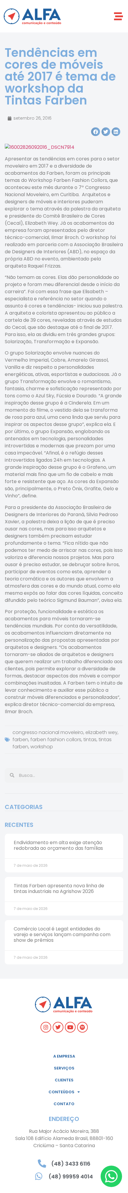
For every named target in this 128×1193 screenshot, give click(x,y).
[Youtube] (70, 1027)
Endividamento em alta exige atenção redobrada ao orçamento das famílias (58, 845)
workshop (41, 746)
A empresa (64, 1056)
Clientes (64, 1080)
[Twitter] (58, 1027)
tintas (89, 739)
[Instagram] (45, 1027)
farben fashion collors (55, 739)
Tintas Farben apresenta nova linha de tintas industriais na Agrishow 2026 (59, 888)
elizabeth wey (101, 732)
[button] (118, 16)
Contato (64, 1104)
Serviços (64, 1068)
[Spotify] (82, 1027)
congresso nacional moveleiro (48, 732)
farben (20, 739)
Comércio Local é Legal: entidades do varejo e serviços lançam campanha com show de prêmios (62, 934)
